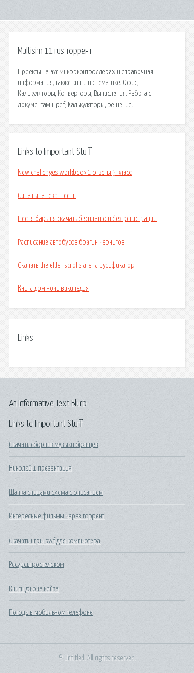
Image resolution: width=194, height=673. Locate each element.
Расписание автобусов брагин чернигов (71, 242)
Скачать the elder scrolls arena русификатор (76, 265)
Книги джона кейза (34, 589)
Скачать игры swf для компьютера (54, 541)
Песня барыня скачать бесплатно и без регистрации (87, 218)
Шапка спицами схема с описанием (56, 492)
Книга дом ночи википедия (53, 288)
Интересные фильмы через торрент (56, 516)
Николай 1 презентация (40, 468)
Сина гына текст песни (47, 195)
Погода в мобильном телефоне (51, 612)
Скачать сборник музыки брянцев (53, 444)
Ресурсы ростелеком (36, 564)
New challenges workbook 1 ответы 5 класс (75, 172)
